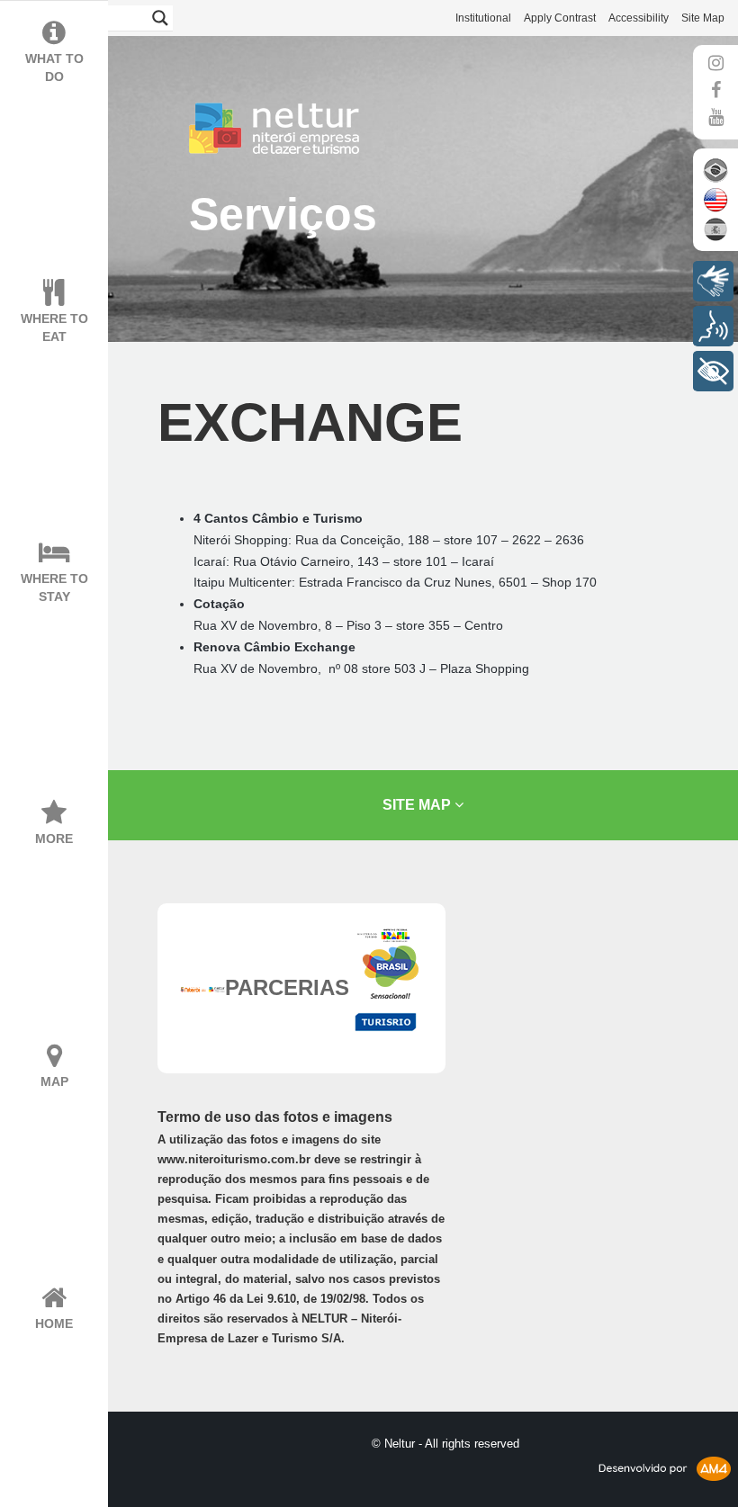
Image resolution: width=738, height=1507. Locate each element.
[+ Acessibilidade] (713, 371)
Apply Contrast (560, 18)
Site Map (702, 18)
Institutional (483, 18)
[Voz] (713, 326)
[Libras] (713, 281)
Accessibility (638, 18)
